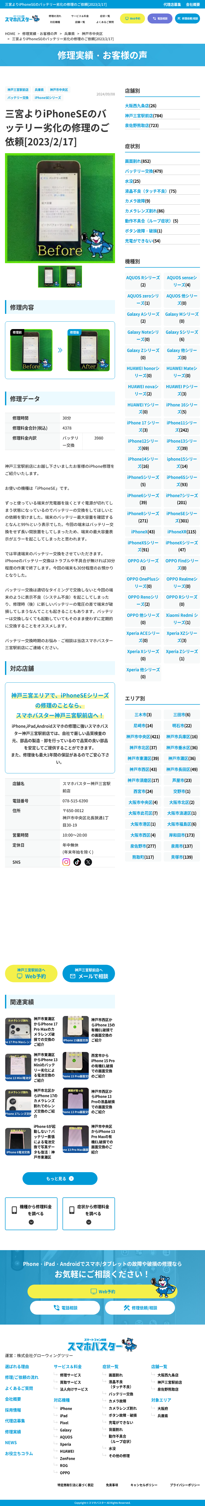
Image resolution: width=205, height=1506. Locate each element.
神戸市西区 (143, 769)
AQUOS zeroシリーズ (143, 299)
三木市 (143, 714)
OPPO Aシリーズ (143, 564)
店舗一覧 (80, 22)
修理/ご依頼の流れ (21, 1377)
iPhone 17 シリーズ (143, 426)
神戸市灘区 (182, 758)
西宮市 (143, 791)
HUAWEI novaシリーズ (143, 390)
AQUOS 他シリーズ (182, 299)
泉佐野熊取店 (142, 125)
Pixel (64, 1422)
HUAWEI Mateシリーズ (181, 371)
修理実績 (13, 1432)
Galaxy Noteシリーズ (143, 335)
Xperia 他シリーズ (143, 673)
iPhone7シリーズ (182, 498)
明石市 (182, 725)
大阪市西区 (143, 835)
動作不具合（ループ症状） (151, 221)
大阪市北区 (181, 802)
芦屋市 (182, 780)
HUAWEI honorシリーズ (143, 371)
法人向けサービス (74, 1389)
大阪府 (163, 1408)
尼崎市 (143, 725)
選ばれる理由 (17, 1366)
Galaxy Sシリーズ (182, 335)
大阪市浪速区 (181, 813)
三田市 (181, 714)
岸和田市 (182, 835)
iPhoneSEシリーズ (48, 97)
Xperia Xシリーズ (143, 654)
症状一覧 (105, 16)
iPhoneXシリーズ (182, 546)
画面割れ (138, 161)
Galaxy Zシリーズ (143, 353)
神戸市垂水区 (182, 747)
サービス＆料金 (80, 16)
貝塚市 (182, 857)
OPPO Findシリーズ (182, 564)
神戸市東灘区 (143, 758)
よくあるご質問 (105, 22)
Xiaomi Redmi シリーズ (182, 618)
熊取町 (143, 857)
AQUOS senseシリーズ (182, 281)
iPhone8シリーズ (143, 516)
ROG (64, 1465)
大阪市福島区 (181, 824)
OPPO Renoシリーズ (143, 600)
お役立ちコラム (19, 1453)
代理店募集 (172, 4)
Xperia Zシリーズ (182, 654)
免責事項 (112, 1485)
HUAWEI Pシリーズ (182, 390)
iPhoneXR (182, 531)
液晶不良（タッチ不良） (150, 191)
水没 (132, 181)
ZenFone (67, 1458)
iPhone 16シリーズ (182, 408)
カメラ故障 (137, 201)
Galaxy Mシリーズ (182, 317)
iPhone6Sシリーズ (182, 480)
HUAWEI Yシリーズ (143, 408)
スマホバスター (97, 1503)
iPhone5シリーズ (143, 480)
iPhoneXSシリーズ (143, 546)
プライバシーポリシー (185, 1485)
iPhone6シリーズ (143, 498)
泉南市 (182, 846)
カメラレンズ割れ (144, 211)
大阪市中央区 (143, 802)
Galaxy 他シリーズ (182, 353)
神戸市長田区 (182, 769)
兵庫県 (39, 89)
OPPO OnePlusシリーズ (143, 582)
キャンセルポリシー (144, 1485)
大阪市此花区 (143, 813)
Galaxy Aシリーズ (143, 317)
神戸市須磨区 (143, 780)
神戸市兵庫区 (182, 736)
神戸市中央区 (59, 89)
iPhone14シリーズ (143, 462)
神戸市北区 (143, 747)
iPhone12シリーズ (143, 444)
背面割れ (116, 1429)
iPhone (66, 1408)
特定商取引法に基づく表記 (76, 1485)
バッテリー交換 (18, 97)
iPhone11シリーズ (182, 426)
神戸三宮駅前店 (18, 89)
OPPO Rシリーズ (182, 600)
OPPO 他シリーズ (143, 618)
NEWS (11, 1442)
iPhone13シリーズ (182, 444)
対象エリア (161, 1400)
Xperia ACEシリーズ (143, 636)
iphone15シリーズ (182, 462)
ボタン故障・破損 (143, 231)
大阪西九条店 (140, 105)
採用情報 (13, 1410)
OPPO (65, 1472)
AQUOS (66, 1436)
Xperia (65, 1444)
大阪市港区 (143, 824)
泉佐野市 (143, 846)
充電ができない (142, 241)
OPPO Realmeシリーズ (182, 582)
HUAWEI (67, 1451)
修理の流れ (55, 16)
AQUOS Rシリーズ (143, 281)
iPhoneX (143, 531)
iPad (64, 1415)
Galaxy (66, 1429)
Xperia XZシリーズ (182, 636)
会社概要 (193, 4)
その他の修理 (119, 1455)
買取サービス (70, 1382)
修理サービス (70, 1374)
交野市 (181, 791)
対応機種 (55, 22)
